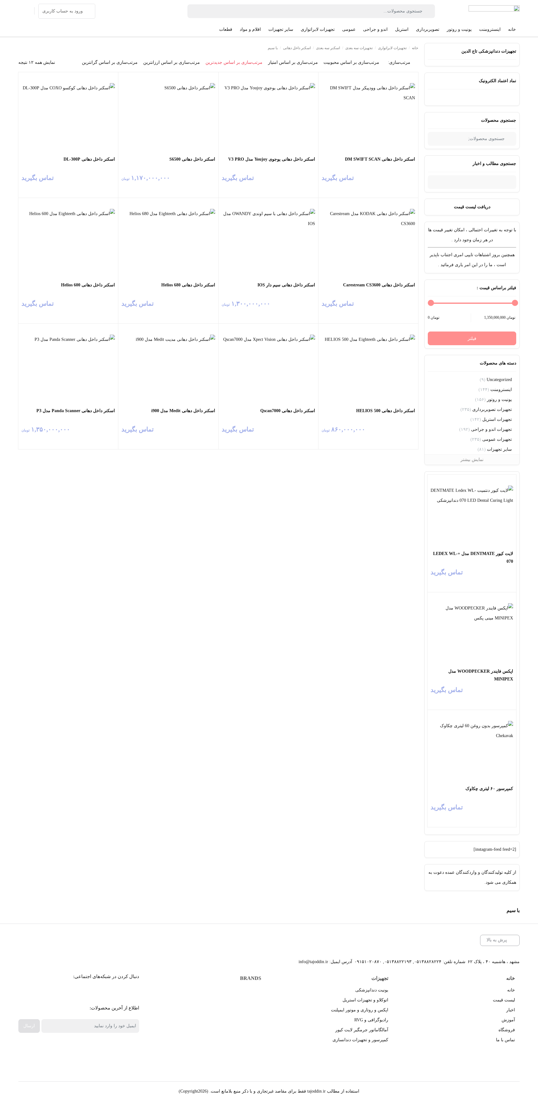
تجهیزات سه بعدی (359, 48)
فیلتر (472, 338)
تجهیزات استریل (497, 419)
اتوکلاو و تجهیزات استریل (365, 1000)
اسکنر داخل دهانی (297, 48)
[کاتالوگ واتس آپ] (95, 992)
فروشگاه (506, 1030)
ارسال (29, 1025)
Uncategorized (499, 379)
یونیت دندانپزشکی (371, 990)
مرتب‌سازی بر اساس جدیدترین (233, 62)
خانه (415, 48)
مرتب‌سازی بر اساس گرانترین (110, 62)
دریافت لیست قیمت (472, 207)
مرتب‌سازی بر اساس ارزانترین (171, 62)
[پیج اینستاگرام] (81, 992)
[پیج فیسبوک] (123, 992)
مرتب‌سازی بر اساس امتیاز (293, 62)
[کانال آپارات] (109, 992)
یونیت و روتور (499, 399)
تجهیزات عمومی (497, 439)
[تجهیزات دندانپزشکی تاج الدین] (494, 11)
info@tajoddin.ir (313, 961)
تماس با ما (505, 1039)
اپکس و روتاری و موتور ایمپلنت (359, 1010)
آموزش (508, 1020)
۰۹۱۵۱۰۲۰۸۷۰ (368, 961)
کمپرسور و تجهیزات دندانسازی (360, 1039)
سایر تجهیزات (499, 449)
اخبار (510, 1010)
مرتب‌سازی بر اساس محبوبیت (351, 62)
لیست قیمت (504, 1000)
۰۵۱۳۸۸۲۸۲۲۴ (427, 961)
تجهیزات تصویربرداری (492, 409)
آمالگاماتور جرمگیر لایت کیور (361, 1030)
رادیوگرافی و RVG (371, 1020)
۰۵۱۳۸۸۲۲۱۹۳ (398, 961)
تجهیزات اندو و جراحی (491, 429)
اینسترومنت (501, 389)
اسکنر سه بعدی (328, 48)
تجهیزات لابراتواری (392, 48)
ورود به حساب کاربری (62, 11)
